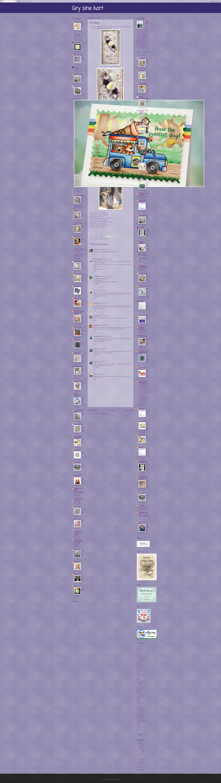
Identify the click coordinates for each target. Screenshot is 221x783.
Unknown (96, 303)
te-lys (138, 725)
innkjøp (138, 683)
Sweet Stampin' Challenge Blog (142, 83)
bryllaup (101, 239)
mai (141, 759)
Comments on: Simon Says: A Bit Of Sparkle (78, 533)
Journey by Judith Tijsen (82, 91)
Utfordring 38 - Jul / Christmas (147, 374)
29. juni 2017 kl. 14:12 (104, 303)
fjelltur (138, 670)
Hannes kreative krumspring (78, 437)
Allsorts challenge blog (143, 180)
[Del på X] (110, 236)
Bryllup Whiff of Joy (82, 553)
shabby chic (140, 714)
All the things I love (78, 274)
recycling (139, 712)
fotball (138, 673)
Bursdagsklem (147, 101)
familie (138, 666)
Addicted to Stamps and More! (143, 123)
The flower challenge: (94, 225)
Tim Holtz (76, 67)
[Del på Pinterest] (113, 236)
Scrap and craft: (93, 227)
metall (138, 701)
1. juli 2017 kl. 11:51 (102, 349)
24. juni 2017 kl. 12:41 (107, 259)
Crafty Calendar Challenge (142, 201)
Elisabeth (96, 325)
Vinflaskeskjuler (82, 384)
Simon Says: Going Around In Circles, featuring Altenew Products (143, 117)
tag (137, 723)
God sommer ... (82, 78)
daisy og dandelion (141, 657)
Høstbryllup (147, 61)
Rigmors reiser (78, 574)
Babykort (82, 413)
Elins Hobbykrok (78, 262)
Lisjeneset (139, 694)
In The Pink (141, 505)
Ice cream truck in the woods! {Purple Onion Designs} (78, 190)
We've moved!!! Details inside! (77, 501)
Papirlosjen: (92, 218)
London (138, 697)
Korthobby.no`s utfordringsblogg (143, 462)
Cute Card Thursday (143, 315)
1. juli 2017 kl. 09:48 (103, 325)
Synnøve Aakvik (97, 336)
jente (138, 686)
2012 (140, 762)
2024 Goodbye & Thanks (142, 268)
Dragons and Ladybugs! (82, 278)
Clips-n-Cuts (77, 34)
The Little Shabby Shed (78, 223)
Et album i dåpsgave (147, 277)
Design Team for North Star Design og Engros (143, 478)
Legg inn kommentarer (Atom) (101, 414)
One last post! (147, 318)
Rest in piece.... (82, 441)
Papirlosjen (141, 409)
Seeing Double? (82, 46)
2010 (140, 767)
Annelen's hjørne (78, 381)
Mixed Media (140, 703)
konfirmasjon (140, 688)
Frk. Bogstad (97, 276)
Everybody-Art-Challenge (142, 137)
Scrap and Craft (143, 421)
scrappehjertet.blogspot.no (79, 411)
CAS (141, 756)
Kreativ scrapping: (94, 216)
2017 (140, 743)
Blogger (117, 779)
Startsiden (110, 410)
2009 (140, 770)
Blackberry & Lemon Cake (79, 256)
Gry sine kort (87, 8)
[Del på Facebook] (112, 236)
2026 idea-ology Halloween (77, 69)
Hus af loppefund (78, 250)
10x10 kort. (82, 521)
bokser (138, 653)
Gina (95, 374)
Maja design (103, 28)
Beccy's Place (77, 42)
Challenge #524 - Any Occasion (147, 129)
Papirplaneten (142, 435)
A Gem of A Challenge (141, 161)
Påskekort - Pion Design (82, 358)
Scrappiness (142, 228)
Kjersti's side (77, 450)
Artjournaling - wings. (82, 265)
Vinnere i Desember (147, 412)
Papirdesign (139, 710)
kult (138, 692)
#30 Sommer (147, 438)
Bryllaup (142, 754)
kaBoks (140, 447)
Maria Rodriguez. (98, 259)
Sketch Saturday (143, 258)
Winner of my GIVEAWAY (82, 303)
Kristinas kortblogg (79, 195)
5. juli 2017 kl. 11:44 (100, 374)
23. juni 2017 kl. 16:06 (104, 249)
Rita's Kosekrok (78, 286)
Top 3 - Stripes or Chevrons (147, 89)
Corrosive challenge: (94, 220)
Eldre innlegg (128, 410)
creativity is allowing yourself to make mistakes (79, 312)
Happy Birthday (82, 239)
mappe (138, 699)
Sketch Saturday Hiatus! (143, 260)
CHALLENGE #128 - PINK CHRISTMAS (143, 507)
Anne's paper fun (78, 237)
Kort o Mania (77, 463)
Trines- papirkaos (78, 328)
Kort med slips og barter (82, 291)
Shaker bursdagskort (82, 511)
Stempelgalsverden (78, 424)
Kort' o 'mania (93, 222)
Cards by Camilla (78, 299)
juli (141, 745)
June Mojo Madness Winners (147, 528)
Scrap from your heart (95, 213)
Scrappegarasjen (143, 274)
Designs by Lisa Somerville (78, 475)
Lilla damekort (82, 58)
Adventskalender (82, 25)
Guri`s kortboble (78, 55)
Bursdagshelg (82, 589)
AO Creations (97, 316)
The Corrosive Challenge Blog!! (142, 266)
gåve (138, 679)
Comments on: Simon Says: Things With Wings (79, 541)
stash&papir (140, 716)
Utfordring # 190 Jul (82, 466)
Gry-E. (147, 21)
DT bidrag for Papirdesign (82, 429)
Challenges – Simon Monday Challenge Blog (143, 152)
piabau (75, 211)
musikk (139, 708)
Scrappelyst (141, 58)
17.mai (138, 646)
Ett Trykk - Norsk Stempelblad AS (143, 382)
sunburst (139, 719)
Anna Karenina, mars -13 (82, 578)
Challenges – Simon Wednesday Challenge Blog (143, 112)
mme (138, 705)
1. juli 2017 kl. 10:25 (106, 336)
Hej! (82, 563)
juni (141, 748)
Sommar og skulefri (143, 750)
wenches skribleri (78, 22)
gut (137, 677)
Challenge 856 (147, 184)
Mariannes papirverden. (77, 353)
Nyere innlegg (92, 410)
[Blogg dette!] (109, 236)
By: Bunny (76, 535)
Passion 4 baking (78, 255)
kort (108, 239)
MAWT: (91, 223)
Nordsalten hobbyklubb (141, 328)
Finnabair (76, 86)
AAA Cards (141, 71)
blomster (96, 239)
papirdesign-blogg (78, 74)
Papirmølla (76, 99)
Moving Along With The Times (143, 194)
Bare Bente (76, 549)
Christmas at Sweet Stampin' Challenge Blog (144, 352)
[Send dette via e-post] (107, 236)
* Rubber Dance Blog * (144, 286)
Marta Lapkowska (78, 366)
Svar (95, 254)
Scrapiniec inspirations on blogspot (77, 395)
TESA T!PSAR (77, 562)
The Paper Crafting (78, 249)
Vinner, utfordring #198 (143, 330)
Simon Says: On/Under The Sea (143, 155)
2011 (140, 765)
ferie (105, 239)
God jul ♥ (82, 452)
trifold (138, 727)
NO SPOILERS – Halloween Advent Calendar (78, 37)
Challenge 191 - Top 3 (143, 196)
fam (138, 664)
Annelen (95, 349)
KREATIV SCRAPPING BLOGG (143, 97)
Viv (94, 290)
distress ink (140, 659)
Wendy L (96, 249)
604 (147, 140)
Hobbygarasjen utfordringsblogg (143, 336)
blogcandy (139, 648)
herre (138, 681)
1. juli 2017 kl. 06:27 (105, 316)
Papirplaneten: (93, 215)
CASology (141, 301)
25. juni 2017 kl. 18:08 (105, 276)
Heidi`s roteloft (77, 519)
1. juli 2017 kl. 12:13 (102, 361)
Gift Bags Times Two (82, 480)
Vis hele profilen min (142, 47)
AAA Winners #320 (147, 74)
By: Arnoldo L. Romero (77, 544)
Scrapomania (77, 507)
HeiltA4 (75, 586)
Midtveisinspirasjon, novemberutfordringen (79, 493)
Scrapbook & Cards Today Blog (78, 499)
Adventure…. (82, 227)
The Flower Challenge (141, 242)
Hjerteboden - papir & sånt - (78, 489)
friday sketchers (141, 675)
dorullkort (139, 662)
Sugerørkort (82, 343)
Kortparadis (77, 340)
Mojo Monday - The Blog (143, 522)
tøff (138, 730)
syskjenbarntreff (141, 721)
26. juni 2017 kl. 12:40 (101, 290)
